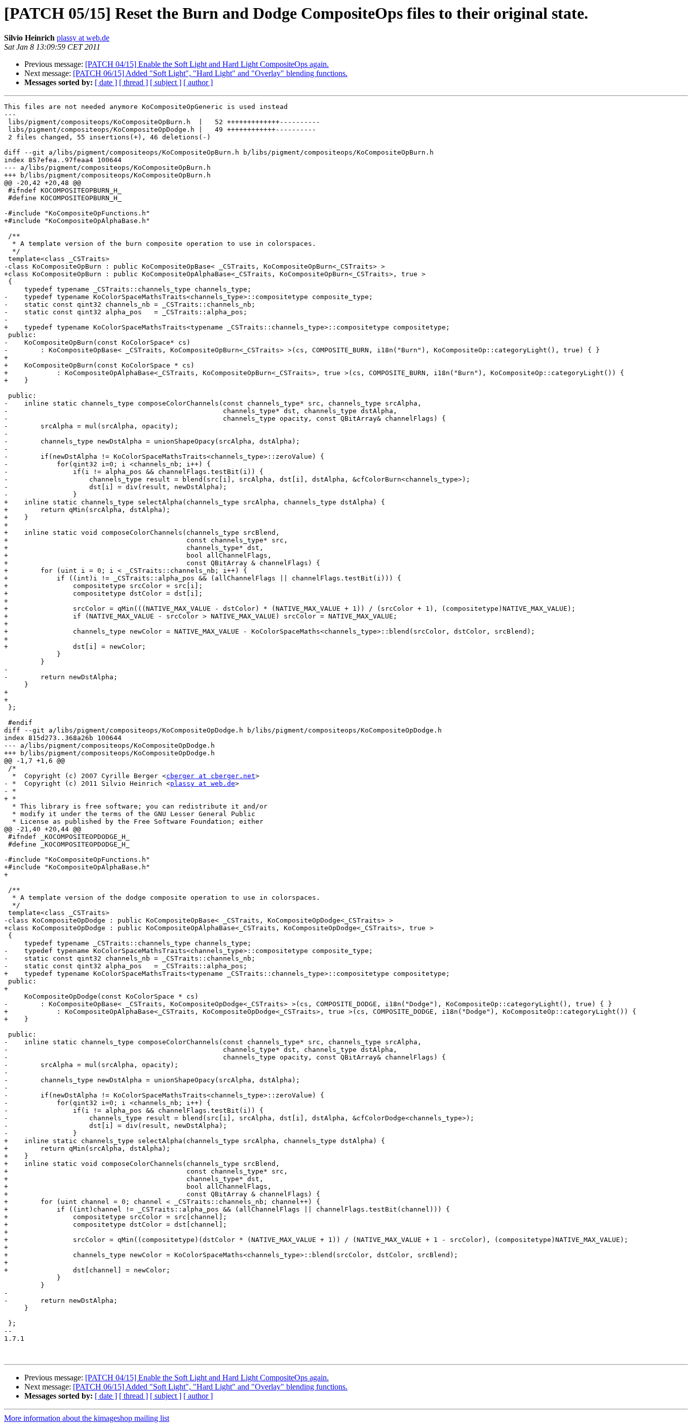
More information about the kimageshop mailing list (86, 1418)
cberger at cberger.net (210, 776)
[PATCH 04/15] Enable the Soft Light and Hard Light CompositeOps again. (207, 64)
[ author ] (198, 82)
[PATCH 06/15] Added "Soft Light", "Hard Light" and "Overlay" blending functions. (210, 73)
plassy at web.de (83, 37)
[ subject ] (165, 82)
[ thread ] (133, 82)
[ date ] (106, 82)
